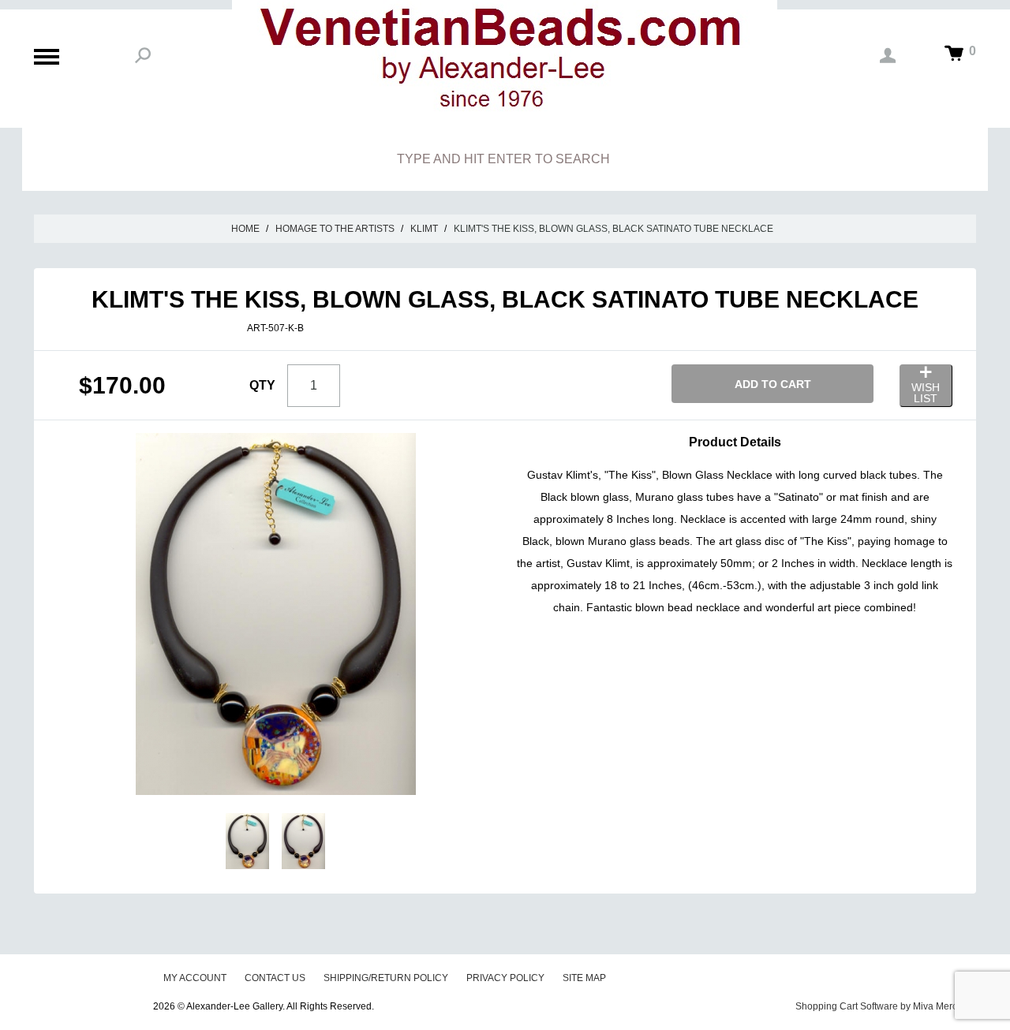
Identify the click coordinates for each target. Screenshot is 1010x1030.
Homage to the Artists (335, 228)
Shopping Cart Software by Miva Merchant (885, 1006)
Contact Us (275, 977)
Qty (262, 385)
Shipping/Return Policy (386, 977)
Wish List (925, 393)
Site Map (584, 977)
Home (245, 228)
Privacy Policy (505, 977)
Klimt (424, 228)
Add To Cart (773, 384)
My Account (194, 977)
